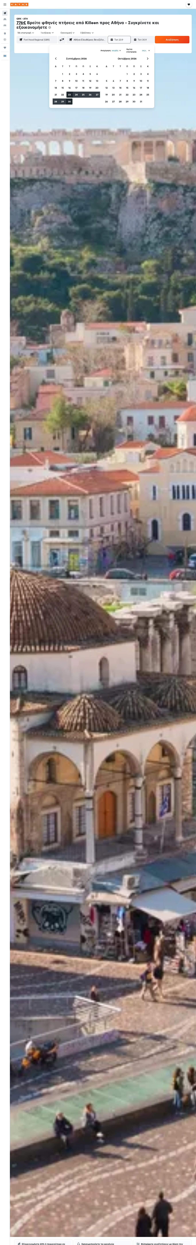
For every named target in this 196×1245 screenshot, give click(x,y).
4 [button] (83, 74)
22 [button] (62, 94)
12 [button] (90, 80)
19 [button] (90, 87)
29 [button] (62, 101)
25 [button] (83, 94)
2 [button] (69, 74)
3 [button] (76, 74)
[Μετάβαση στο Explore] (5, 33)
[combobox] (26, 32)
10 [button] (76, 80)
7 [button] (55, 80)
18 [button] (83, 87)
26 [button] (90, 94)
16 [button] (69, 87)
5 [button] (90, 74)
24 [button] (76, 94)
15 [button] (63, 87)
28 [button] (55, 101)
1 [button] (62, 74)
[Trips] (5, 48)
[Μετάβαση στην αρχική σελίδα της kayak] (19, 4)
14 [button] (56, 87)
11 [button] (83, 80)
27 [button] (97, 94)
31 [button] (141, 101)
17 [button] (76, 87)
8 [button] (62, 80)
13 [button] (97, 80)
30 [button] (69, 101)
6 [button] (97, 74)
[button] (5, 4)
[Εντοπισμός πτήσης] (5, 39)
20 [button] (97, 87)
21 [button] (56, 94)
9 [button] (69, 80)
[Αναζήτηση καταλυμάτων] (5, 19)
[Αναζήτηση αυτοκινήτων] (5, 25)
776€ (21, 22)
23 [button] (69, 94)
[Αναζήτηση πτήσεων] (5, 13)
